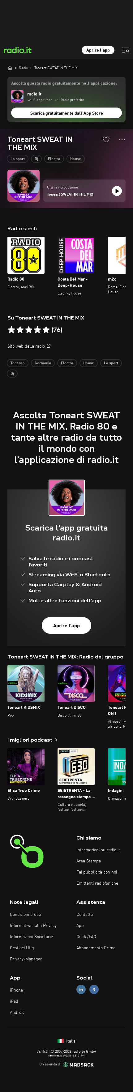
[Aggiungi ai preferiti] (106, 139)
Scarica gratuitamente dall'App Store (66, 113)
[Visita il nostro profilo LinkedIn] (81, 989)
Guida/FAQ (86, 937)
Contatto (84, 914)
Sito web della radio (26, 346)
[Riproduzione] (117, 191)
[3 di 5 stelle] (28, 330)
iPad (14, 1001)
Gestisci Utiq (22, 948)
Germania (43, 363)
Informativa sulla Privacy (33, 926)
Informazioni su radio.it (98, 850)
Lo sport (18, 159)
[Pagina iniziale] (9, 68)
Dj (36, 159)
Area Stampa (88, 861)
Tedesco (18, 363)
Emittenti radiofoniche (97, 883)
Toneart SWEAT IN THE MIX (70, 195)
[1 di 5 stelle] (11, 330)
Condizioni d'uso (25, 914)
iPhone (16, 990)
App (80, 926)
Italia (70, 1041)
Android (17, 1012)
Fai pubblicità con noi (96, 872)
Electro (54, 159)
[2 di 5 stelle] (20, 330)
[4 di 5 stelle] (37, 330)
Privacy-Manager (26, 959)
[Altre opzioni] (122, 139)
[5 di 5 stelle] (46, 330)
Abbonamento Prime (95, 948)
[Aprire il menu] (125, 50)
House (75, 159)
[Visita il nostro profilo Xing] (94, 989)
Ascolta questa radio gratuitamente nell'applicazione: (64, 83)
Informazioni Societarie (31, 937)
